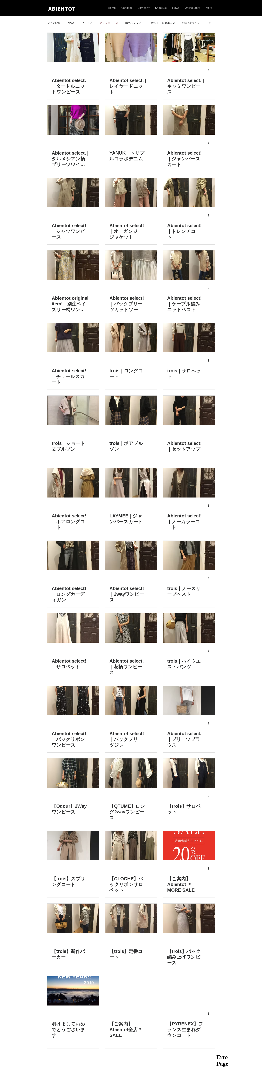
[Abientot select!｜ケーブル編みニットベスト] (189, 265)
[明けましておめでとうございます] (73, 991)
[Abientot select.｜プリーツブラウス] (189, 700)
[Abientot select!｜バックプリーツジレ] (131, 700)
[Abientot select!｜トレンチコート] (189, 192)
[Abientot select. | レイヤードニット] (131, 47)
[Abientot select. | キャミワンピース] (189, 47)
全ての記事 (54, 22)
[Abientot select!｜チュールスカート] (73, 337)
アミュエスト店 (108, 22)
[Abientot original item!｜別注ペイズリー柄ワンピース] (73, 265)
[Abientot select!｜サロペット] (73, 628)
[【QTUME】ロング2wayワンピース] (131, 773)
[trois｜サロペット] (189, 337)
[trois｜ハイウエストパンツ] (189, 628)
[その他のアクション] (94, 70)
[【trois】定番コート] (131, 918)
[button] (210, 23)
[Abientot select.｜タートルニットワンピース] (73, 47)
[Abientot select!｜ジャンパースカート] (189, 120)
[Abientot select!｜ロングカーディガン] (73, 555)
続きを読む (189, 22)
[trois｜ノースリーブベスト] (189, 555)
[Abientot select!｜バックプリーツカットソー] (131, 265)
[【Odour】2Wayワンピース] (73, 773)
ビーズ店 (87, 22)
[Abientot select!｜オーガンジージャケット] (131, 192)
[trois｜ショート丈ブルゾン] (73, 410)
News (71, 22)
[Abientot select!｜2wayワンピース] (131, 555)
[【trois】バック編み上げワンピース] (189, 918)
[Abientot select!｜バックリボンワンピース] (73, 700)
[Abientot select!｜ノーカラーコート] (189, 483)
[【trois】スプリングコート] (73, 845)
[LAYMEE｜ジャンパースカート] (131, 483)
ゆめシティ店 (133, 22)
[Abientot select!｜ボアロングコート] (73, 483)
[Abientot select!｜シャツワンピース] (73, 192)
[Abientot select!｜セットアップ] (189, 410)
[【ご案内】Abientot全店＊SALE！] (131, 991)
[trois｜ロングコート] (131, 337)
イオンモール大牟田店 (161, 22)
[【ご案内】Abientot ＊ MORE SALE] (189, 845)
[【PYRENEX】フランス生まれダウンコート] (189, 991)
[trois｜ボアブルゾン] (131, 410)
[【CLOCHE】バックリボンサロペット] (131, 845)
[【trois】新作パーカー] (73, 918)
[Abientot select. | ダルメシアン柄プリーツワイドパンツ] (73, 120)
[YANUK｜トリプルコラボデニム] (131, 120)
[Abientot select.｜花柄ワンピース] (131, 628)
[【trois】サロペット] (189, 773)
